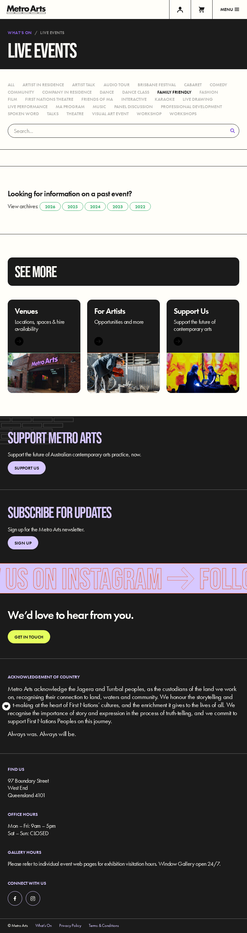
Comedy (218, 85)
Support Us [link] (26, 468)
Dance (107, 92)
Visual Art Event (110, 114)
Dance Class (135, 92)
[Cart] (201, 9)
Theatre (75, 114)
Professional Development (191, 106)
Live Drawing (198, 99)
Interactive (134, 99)
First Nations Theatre (49, 99)
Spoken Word (23, 114)
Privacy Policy (70, 925)
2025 (73, 207)
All (11, 85)
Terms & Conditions (104, 925)
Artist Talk (83, 85)
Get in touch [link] (28, 637)
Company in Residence (67, 92)
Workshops (183, 114)
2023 (118, 207)
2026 (50, 207)
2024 (95, 207)
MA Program (70, 106)
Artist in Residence (43, 85)
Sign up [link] (23, 543)
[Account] (180, 9)
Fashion (208, 92)
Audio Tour (117, 85)
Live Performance (28, 106)
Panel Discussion (133, 106)
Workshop (149, 114)
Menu (226, 9)
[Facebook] (15, 898)
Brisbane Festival (157, 85)
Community (21, 92)
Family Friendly (174, 92)
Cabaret (193, 85)
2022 (140, 207)
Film (12, 99)
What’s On (20, 32)
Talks (53, 114)
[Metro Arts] (26, 9)
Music (99, 106)
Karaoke (165, 99)
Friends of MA (97, 99)
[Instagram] (33, 898)
